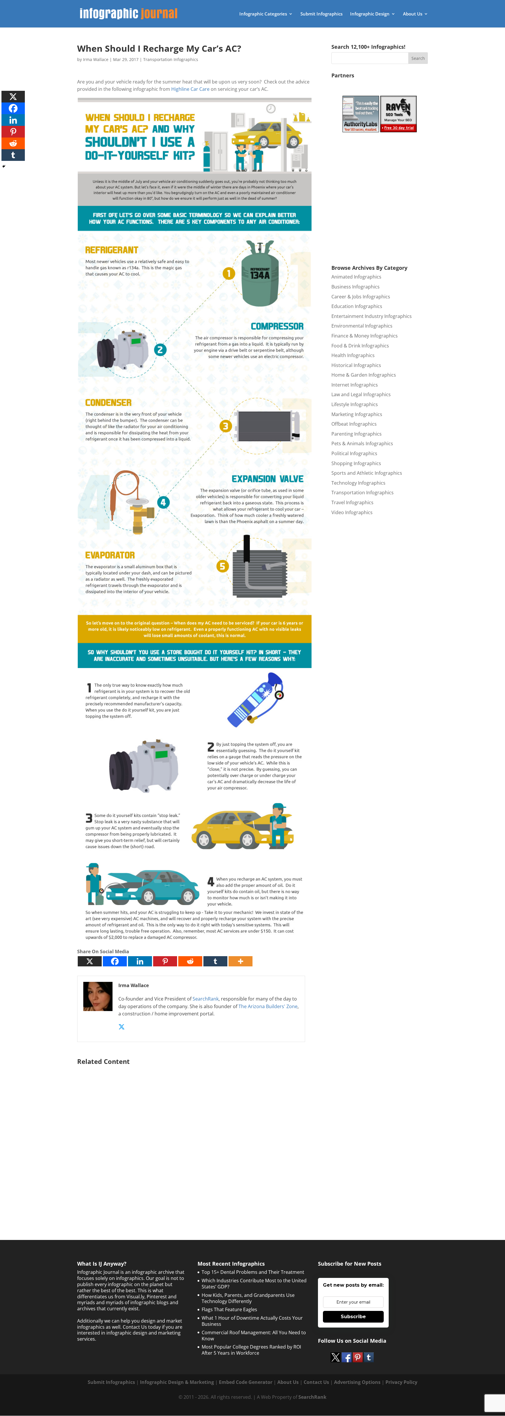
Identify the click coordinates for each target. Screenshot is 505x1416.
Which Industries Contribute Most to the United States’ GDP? (254, 1283)
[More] (240, 961)
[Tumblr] (215, 961)
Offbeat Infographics (354, 424)
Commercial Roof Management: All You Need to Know (254, 1335)
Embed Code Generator (245, 1382)
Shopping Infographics (356, 463)
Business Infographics (355, 286)
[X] (90, 961)
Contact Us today (142, 1327)
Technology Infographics (358, 483)
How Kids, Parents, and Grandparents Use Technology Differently (248, 1298)
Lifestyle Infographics (354, 404)
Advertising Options (357, 1382)
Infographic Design (370, 14)
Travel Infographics (352, 502)
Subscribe (353, 1316)
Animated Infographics (356, 277)
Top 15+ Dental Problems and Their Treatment (253, 1272)
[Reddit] (190, 961)
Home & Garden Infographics (363, 375)
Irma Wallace (95, 59)
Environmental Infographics (361, 326)
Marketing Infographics (356, 414)
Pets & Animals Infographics (362, 443)
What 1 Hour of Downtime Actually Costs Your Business (252, 1321)
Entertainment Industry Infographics (371, 316)
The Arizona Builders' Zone (268, 1006)
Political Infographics (354, 453)
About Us (412, 14)
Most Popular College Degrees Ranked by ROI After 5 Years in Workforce (251, 1350)
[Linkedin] (140, 961)
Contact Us (316, 1382)
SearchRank (206, 999)
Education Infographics (356, 306)
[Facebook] (115, 961)
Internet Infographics (354, 385)
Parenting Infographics (356, 434)
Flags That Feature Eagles (229, 1309)
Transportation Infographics (170, 59)
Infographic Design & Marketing (177, 1382)
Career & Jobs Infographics (360, 296)
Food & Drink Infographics (360, 345)
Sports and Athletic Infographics (366, 473)
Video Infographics (352, 512)
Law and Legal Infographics (361, 394)
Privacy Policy (401, 1382)
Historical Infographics (356, 365)
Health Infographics (353, 355)
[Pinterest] (165, 961)
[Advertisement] (194, 1137)
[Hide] (3, 166)
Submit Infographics (321, 14)
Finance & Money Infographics (364, 336)
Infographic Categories (263, 14)
